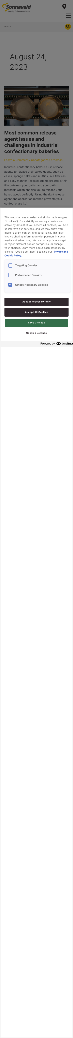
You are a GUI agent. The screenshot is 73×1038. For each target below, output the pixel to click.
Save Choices (36, 322)
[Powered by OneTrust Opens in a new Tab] (55, 344)
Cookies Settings (36, 333)
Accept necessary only (36, 301)
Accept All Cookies (36, 312)
